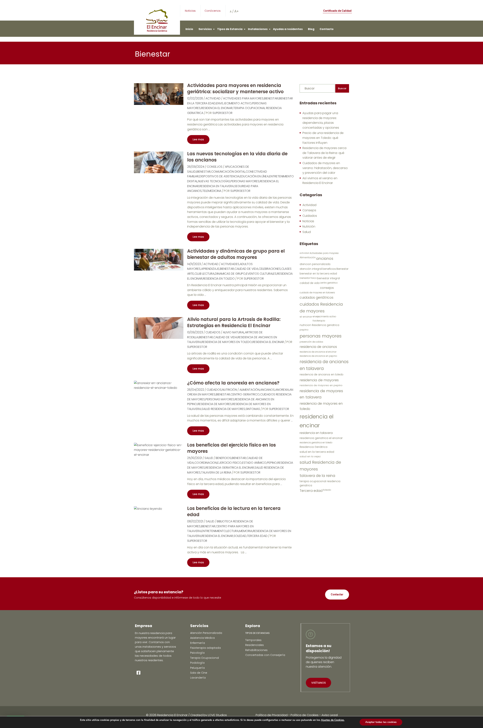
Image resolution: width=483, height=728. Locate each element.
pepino (272, 462)
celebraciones (270, 269)
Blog (311, 29)
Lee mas (198, 139)
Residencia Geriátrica (313, 447)
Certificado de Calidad (337, 10)
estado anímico (254, 462)
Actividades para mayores (243, 98)
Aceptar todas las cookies (381, 722)
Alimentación (249, 389)
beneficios (223, 458)
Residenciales (254, 645)
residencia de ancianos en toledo (321, 374)
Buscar (342, 88)
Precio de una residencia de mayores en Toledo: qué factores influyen (323, 138)
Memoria (245, 531)
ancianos (267, 389)
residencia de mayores (215, 404)
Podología (197, 663)
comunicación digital (228, 171)
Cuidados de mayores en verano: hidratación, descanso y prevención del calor (325, 168)
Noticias (190, 11)
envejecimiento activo (233, 103)
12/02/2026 (195, 98)
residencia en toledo (219, 278)
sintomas (253, 409)
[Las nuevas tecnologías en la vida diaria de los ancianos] (158, 162)
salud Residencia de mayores (223, 409)
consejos (327, 287)
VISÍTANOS (318, 683)
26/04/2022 (195, 389)
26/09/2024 (195, 167)
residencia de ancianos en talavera (324, 365)
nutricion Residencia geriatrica (319, 325)
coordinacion (205, 462)
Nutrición (229, 389)
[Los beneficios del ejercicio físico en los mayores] (158, 450)
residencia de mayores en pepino (321, 385)
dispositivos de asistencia (219, 176)
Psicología (197, 653)
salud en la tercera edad (317, 452)
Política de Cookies (304, 715)
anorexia (282, 389)
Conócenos (213, 11)
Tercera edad (257, 536)
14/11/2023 (194, 264)
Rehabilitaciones (256, 650)
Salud (209, 458)
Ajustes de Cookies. (333, 720)
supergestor (222, 113)
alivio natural (233, 332)
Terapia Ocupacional (204, 658)
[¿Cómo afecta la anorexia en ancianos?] (158, 385)
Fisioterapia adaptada (205, 648)
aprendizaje (210, 269)
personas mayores (245, 181)
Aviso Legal (329, 715)
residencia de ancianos (318, 346)
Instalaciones (258, 29)
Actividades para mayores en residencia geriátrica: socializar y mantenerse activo (235, 88)
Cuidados (212, 332)
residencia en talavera (216, 186)
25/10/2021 (194, 458)
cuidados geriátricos (316, 297)
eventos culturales (261, 273)
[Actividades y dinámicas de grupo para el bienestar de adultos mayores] (158, 259)
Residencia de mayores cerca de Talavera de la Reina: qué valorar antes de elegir (324, 153)
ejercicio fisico (229, 462)
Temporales (253, 640)
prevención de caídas (311, 341)
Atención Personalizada (206, 633)
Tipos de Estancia (229, 29)
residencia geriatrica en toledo (316, 442)
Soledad (240, 536)
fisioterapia (319, 320)
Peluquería (197, 668)
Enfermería (197, 643)
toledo (327, 490)
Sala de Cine (198, 673)
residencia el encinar (217, 108)
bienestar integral (328, 278)
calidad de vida (246, 269)
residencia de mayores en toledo (227, 342)
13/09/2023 (195, 332)
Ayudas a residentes (288, 29)
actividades (230, 264)
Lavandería (198, 678)
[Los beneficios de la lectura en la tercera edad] (148, 508)
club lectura (204, 273)
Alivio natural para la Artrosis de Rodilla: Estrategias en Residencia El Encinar (234, 322)
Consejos (214, 167)
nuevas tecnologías (214, 181)
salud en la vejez (310, 456)
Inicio (189, 29)
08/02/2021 (195, 521)
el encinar (306, 316)
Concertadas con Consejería (265, 655)
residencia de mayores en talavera (321, 394)
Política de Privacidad (272, 715)
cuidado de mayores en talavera (317, 292)
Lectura (233, 531)
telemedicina (211, 191)
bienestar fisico (308, 278)
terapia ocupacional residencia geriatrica (320, 483)
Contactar (337, 594)
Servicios (205, 29)
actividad (304, 253)
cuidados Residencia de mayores (321, 307)
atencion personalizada (315, 264)
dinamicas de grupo (230, 273)
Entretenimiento (214, 531)
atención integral (311, 269)
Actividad (213, 98)
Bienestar (271, 98)
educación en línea (254, 176)
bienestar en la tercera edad (318, 273)
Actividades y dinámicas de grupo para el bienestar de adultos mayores (236, 254)
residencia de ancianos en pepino (318, 355)
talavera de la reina (216, 472)
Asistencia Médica (202, 638)
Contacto (327, 29)
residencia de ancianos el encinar (318, 351)
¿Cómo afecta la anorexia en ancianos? (233, 383)
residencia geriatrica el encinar (229, 467)
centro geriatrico (245, 394)
